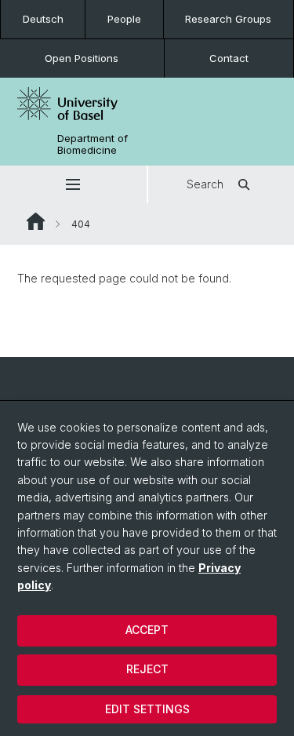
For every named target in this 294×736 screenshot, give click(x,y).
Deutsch (43, 19)
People (124, 19)
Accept (147, 629)
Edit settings (147, 709)
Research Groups (228, 19)
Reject (147, 669)
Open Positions (81, 58)
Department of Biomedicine (92, 144)
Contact (229, 58)
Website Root (36, 221)
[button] (73, 184)
